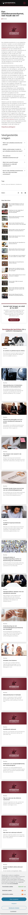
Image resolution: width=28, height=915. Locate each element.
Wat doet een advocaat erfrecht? (12, 832)
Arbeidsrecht (19, 184)
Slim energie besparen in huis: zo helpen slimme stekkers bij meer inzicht (16, 205)
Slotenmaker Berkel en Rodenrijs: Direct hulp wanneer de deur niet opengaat (16, 289)
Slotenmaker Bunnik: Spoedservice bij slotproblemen (17, 243)
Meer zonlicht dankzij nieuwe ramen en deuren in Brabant (17, 275)
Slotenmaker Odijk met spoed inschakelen (16, 282)
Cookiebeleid (13, 911)
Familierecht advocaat (9, 729)
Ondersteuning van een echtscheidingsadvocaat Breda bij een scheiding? (13, 627)
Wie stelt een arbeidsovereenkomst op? (14, 156)
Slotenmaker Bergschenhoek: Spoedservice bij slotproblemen (16, 295)
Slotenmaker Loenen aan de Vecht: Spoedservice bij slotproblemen (17, 230)
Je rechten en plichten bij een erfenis (13, 350)
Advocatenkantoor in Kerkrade (12, 695)
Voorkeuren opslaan (14, 907)
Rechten (5, 18)
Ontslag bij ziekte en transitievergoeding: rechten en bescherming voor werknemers (12, 559)
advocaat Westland (9, 119)
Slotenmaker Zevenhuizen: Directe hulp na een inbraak (17, 236)
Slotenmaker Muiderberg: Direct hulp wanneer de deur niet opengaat (17, 223)
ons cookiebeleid (14, 883)
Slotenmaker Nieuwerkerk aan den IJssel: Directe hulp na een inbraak (17, 249)
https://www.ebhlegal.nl (8, 127)
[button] (24, 3)
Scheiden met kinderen (10, 660)
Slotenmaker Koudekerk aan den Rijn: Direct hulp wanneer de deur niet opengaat (16, 269)
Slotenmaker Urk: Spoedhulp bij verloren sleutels (16, 262)
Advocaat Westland (10, 184)
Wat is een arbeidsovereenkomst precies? (14, 143)
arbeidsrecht (4, 48)
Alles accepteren (14, 899)
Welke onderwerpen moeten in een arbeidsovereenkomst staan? (14, 150)
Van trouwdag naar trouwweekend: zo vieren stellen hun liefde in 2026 (17, 256)
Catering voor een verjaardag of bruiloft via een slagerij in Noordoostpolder (16, 211)
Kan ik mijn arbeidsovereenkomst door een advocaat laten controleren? (14, 172)
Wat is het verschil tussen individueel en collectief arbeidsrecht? (14, 164)
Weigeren (14, 903)
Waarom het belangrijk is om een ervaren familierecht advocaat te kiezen (12, 421)
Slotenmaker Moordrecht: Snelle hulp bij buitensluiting (16, 217)
